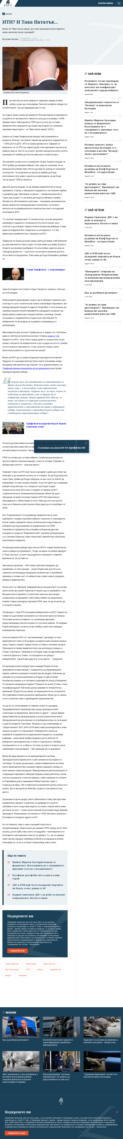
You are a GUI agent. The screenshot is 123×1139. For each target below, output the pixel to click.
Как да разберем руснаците (15, 1040)
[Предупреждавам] (61, 1061)
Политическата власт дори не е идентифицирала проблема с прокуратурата (58, 1042)
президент (22, 975)
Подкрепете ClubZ (16, 1133)
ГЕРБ (28, 970)
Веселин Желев (10, 39)
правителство (55, 970)
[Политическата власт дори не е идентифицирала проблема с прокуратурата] (61, 1027)
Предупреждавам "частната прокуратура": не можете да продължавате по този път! (56, 1077)
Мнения (9, 14)
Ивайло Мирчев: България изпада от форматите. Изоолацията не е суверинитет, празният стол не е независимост (38, 865)
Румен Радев (31, 964)
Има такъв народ (12, 970)
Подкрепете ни (17, 951)
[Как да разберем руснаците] (20, 1027)
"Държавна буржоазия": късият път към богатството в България (100, 1075)
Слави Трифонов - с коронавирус (45, 269)
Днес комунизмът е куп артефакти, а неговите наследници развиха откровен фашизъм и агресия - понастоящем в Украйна (20, 1078)
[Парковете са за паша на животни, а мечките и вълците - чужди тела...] (102, 1027)
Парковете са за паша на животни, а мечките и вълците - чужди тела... (101, 1041)
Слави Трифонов (12, 964)
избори (40, 970)
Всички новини (105, 3)
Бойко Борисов (49, 964)
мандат (8, 975)
